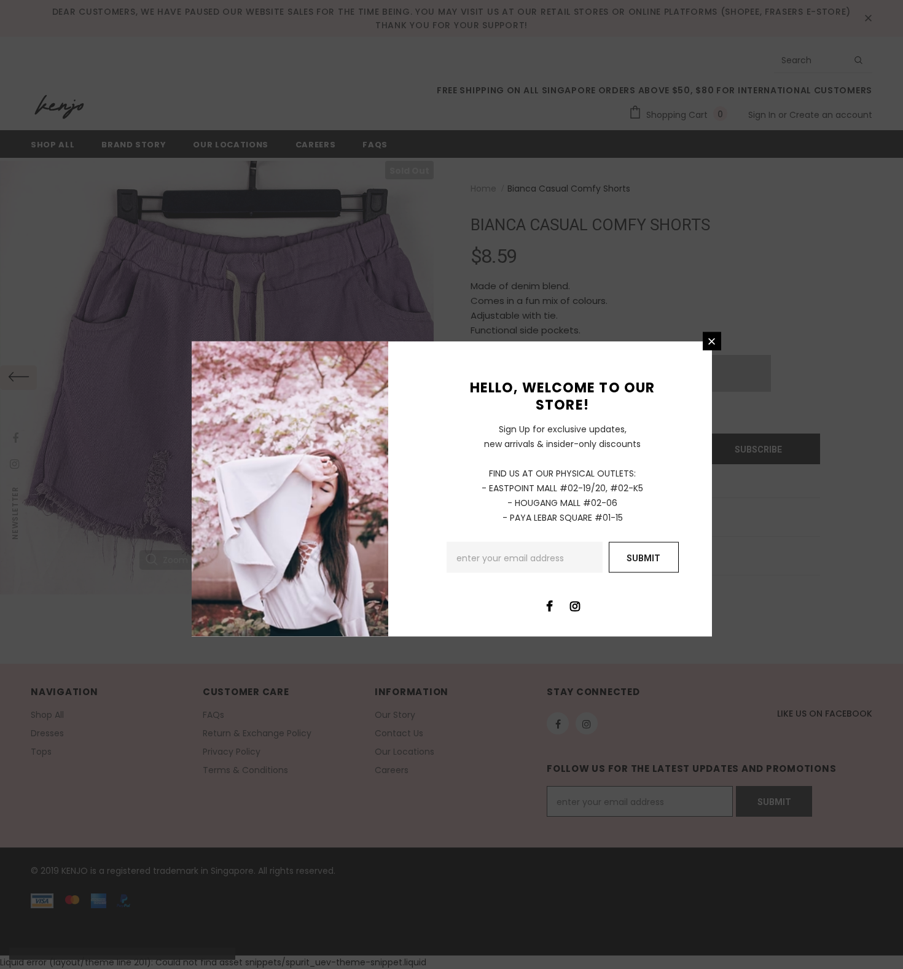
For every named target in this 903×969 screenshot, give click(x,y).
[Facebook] (550, 605)
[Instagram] (575, 605)
